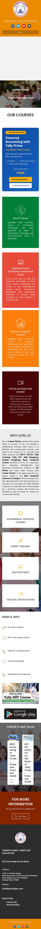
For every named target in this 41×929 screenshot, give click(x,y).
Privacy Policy (13, 904)
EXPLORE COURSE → (20, 179)
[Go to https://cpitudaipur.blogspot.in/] (20, 663)
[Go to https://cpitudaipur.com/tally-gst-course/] (20, 652)
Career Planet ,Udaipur (24, 922)
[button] (20, 816)
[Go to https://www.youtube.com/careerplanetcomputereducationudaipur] (20, 628)
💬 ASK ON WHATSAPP (20, 185)
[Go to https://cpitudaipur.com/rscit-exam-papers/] (20, 640)
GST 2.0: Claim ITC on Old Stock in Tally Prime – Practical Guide (14, 763)
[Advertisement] (20, 58)
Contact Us (12, 902)
